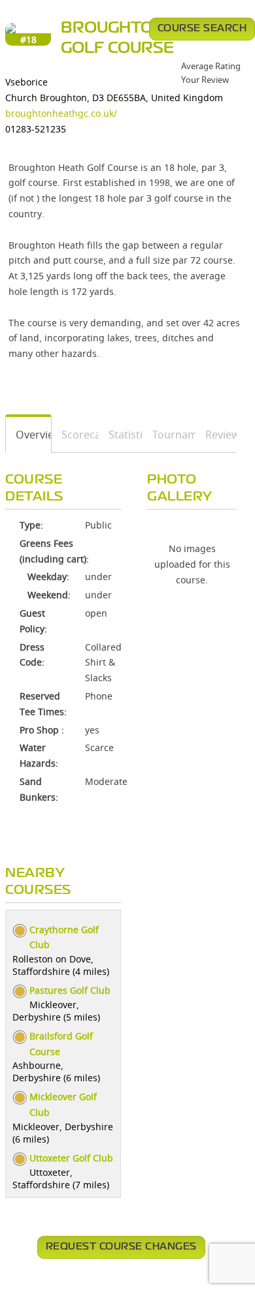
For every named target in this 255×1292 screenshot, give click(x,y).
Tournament (169, 434)
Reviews (216, 434)
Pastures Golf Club (69, 990)
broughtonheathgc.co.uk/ (61, 113)
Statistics (121, 434)
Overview (29, 434)
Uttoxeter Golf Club (71, 1158)
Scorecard (75, 434)
